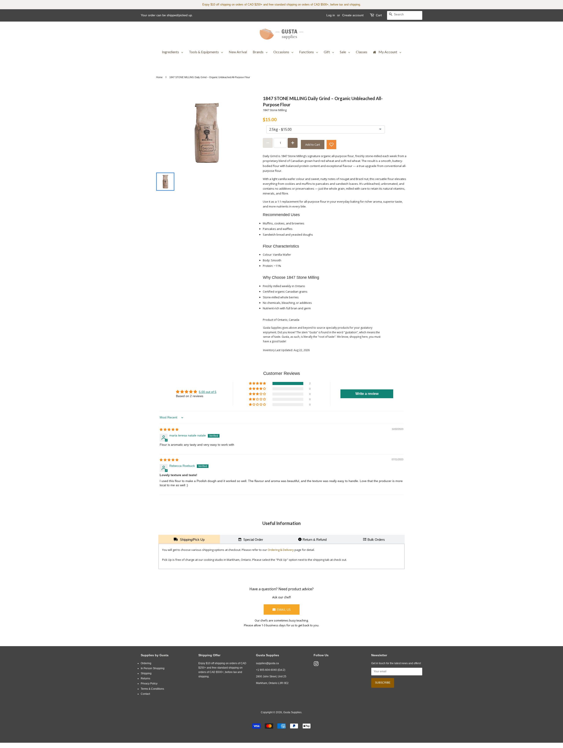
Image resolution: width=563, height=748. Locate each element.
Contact (145, 693)
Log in (330, 15)
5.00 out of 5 (207, 392)
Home (159, 77)
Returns (145, 678)
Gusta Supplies (292, 712)
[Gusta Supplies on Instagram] (316, 664)
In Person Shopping (153, 668)
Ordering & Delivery (281, 550)
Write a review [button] (366, 394)
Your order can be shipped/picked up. (167, 15)
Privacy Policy (149, 683)
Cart (379, 15)
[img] (169, 429)
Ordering (146, 663)
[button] (331, 144)
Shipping (146, 673)
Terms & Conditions (152, 688)
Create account (353, 15)
